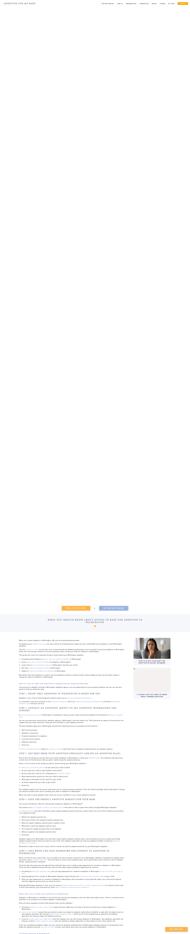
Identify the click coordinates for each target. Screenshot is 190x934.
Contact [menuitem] (183, 3)
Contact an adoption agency (30, 749)
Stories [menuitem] (162, 3)
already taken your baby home (40, 919)
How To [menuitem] (120, 3)
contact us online (32, 650)
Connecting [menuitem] (144, 3)
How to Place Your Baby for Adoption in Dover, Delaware (152, 662)
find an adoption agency (41, 665)
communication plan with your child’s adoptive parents (84, 885)
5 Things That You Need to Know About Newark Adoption (152, 695)
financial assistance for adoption (41, 671)
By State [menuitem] (171, 3)
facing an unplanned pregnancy (79, 698)
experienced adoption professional (88, 702)
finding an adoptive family (39, 668)
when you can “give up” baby (37, 662)
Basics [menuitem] (154, 3)
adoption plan (94, 758)
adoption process (39, 644)
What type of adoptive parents (33, 768)
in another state (63, 773)
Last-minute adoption (30, 912)
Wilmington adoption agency (62, 914)
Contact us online (48, 927)
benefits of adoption (59, 702)
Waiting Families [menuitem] (108, 3)
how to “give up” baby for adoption (56, 659)
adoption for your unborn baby (41, 907)
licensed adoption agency (31, 715)
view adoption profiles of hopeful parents (48, 807)
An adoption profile (26, 811)
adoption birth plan (39, 860)
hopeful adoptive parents (44, 921)
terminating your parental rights (92, 876)
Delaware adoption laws (41, 871)
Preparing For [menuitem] (131, 3)
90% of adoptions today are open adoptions (72, 887)
